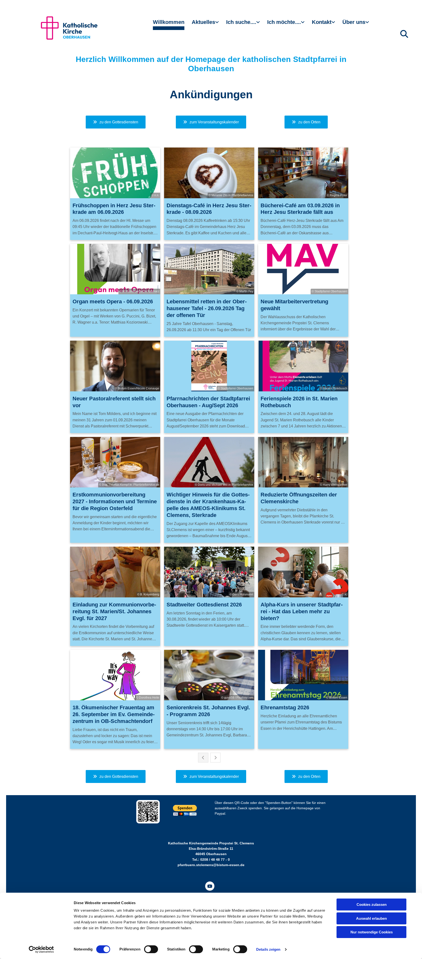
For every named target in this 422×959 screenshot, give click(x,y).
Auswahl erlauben (371, 918)
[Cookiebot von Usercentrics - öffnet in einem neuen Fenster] (41, 949)
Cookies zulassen (372, 904)
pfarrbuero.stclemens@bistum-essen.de (211, 865)
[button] (116, 122)
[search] (404, 34)
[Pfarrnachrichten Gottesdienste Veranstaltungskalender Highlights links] (217, 24)
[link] (205, 24)
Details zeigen (268, 949)
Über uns (353, 22)
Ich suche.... (241, 22)
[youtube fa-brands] (209, 886)
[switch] (151, 949)
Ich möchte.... (284, 22)
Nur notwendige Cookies (371, 932)
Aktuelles (203, 22)
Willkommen (168, 22)
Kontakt (321, 22)
